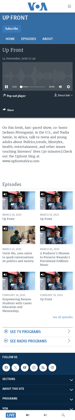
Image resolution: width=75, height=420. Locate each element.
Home (10, 39)
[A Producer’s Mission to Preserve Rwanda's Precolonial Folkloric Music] (56, 235)
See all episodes (63, 317)
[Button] (8, 111)
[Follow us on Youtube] (24, 367)
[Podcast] (52, 367)
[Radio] (45, 415)
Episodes (28, 39)
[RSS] (43, 367)
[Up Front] (18, 200)
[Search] (63, 415)
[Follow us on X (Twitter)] (15, 367)
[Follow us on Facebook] (6, 367)
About (47, 39)
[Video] (28, 415)
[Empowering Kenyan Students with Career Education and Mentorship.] (18, 281)
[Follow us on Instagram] (34, 367)
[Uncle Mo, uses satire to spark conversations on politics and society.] (18, 235)
